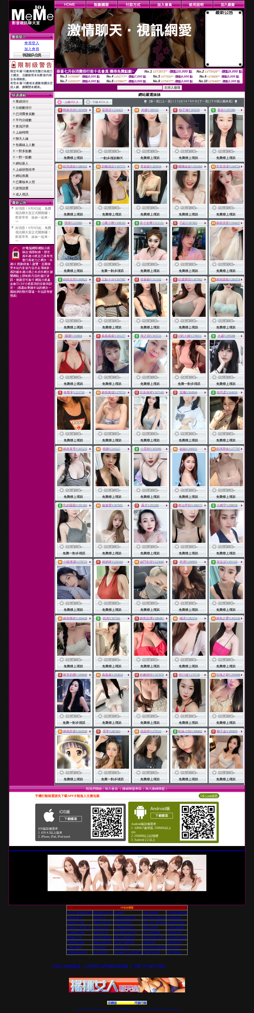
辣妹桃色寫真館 (102, 937)
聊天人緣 (22, 138)
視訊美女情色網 (102, 922)
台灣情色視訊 (74, 947)
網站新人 (22, 163)
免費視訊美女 (101, 932)
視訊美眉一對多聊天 (78, 927)
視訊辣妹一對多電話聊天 (128, 952)
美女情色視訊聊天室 (125, 917)
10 (195, 101)
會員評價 (22, 126)
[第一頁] (154, 101)
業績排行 (22, 101)
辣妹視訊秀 (149, 942)
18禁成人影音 (101, 927)
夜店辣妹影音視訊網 (154, 947)
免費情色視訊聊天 (124, 937)
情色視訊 (119, 912)
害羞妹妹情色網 (76, 942)
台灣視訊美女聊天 (124, 927)
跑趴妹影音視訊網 (177, 937)
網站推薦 (22, 176)
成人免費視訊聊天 (177, 912)
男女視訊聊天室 (151, 952)
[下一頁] (203, 101)
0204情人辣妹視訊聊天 (79, 912)
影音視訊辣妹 (174, 952)
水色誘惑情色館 (76, 932)
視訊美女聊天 (74, 917)
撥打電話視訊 (174, 917)
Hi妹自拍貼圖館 (175, 927)
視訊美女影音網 (76, 922)
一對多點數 (24, 151)
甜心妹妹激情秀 (151, 932)
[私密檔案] (74, 146)
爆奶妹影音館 (74, 937)
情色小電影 (173, 947)
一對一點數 (24, 157)
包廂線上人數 (25, 145)
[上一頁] (166, 101)
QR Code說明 (209, 795)
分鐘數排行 (24, 108)
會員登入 (31, 43)
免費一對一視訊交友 (154, 922)
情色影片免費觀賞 (124, 942)
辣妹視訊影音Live (103, 912)
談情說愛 (22, 188)
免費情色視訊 (174, 942)
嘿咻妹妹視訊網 (102, 942)
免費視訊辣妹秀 (123, 922)
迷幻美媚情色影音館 (125, 932)
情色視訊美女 (174, 932)
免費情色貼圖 (150, 912)
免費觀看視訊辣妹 (77, 952)
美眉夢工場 (100, 917)
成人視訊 (22, 194)
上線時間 (22, 132)
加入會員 (31, 49)
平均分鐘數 (24, 120)
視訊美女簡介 (121, 947)
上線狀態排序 (25, 169)
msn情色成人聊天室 (154, 917)
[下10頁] (215, 101)
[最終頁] (227, 101)
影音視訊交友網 (175, 922)
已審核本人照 (25, 182)
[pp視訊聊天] (127, 890)
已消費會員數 (25, 114)
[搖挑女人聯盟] (127, 1003)
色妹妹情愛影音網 (153, 937)
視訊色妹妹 (100, 947)
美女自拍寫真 (101, 952)
